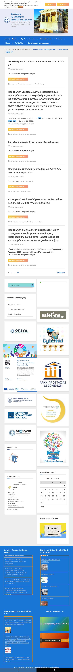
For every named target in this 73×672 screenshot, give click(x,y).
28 (57, 499)
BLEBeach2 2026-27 (47, 571)
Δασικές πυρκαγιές (47, 596)
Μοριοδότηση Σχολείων (16, 309)
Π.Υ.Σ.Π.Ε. (19, 43)
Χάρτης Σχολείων (14, 305)
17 (41, 496)
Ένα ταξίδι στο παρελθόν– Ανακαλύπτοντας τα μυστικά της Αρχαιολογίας (15, 559)
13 (53, 493)
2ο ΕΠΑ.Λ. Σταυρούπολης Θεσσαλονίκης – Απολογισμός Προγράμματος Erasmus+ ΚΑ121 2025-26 (18, 579)
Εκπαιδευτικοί (45, 39)
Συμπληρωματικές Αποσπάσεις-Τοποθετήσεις (33, 142)
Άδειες (7, 43)
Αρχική (7, 39)
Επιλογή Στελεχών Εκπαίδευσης (20, 191)
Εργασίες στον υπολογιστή (49, 584)
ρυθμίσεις (20, 7)
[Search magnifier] (32, 285)
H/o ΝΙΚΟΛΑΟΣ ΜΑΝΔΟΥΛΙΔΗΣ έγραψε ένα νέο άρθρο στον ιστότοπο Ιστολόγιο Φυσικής (17, 657)
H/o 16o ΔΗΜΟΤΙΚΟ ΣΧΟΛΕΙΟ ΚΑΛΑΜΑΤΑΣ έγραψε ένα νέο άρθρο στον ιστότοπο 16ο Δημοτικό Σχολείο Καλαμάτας (18, 620)
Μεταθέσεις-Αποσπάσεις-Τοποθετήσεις (31, 84)
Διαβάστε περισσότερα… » (18, 79)
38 (18, 272)
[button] (20, 331)
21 (57, 496)
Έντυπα (59, 39)
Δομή (14, 39)
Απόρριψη (63, 4)
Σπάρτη (20, 482)
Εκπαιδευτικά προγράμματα (38, 43)
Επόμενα (60, 272)
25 (45, 499)
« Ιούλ (42, 506)
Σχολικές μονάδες (28, 39)
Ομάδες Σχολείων (14, 314)
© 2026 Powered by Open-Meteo (16, 507)
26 (49, 499)
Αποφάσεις (13, 84)
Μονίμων (39, 222)
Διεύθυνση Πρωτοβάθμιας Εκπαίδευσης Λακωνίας (21, 17)
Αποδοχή (50, 4)
